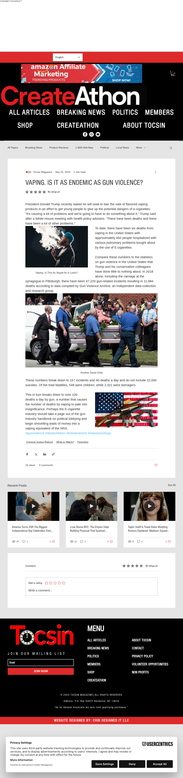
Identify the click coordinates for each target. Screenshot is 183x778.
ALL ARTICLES (96, 640)
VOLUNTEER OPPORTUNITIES (150, 664)
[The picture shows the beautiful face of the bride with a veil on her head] (149, 506)
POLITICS (93, 656)
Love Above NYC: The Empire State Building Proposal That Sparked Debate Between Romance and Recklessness (89, 529)
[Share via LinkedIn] (44, 454)
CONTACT (138, 648)
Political (104, 147)
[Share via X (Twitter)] (36, 454)
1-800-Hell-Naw (84, 147)
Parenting (82, 441)
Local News (122, 147)
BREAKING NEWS (98, 648)
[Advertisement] (91, 27)
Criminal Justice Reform (39, 441)
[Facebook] (85, 134)
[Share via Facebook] (27, 454)
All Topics (13, 147)
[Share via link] (53, 454)
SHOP (90, 672)
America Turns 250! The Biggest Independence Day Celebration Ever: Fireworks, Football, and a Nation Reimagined (31, 529)
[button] (173, 73)
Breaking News (33, 147)
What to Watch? (65, 441)
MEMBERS (94, 664)
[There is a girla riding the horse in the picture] (33, 506)
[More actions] (155, 172)
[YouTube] (98, 134)
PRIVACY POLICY (142, 656)
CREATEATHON (96, 680)
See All (171, 485)
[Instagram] (91, 134)
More (139, 147)
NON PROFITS (140, 672)
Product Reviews (58, 147)
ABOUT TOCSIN (141, 640)
